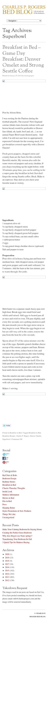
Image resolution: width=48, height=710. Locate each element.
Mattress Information (10, 494)
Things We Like (8, 514)
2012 (7, 580)
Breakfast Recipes (8, 436)
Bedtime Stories (8, 481)
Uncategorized (8, 517)
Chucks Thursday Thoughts (13, 488)
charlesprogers (29, 75)
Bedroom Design (9, 478)
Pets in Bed (7, 501)
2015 (7, 570)
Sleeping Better (8, 507)
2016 (7, 567)
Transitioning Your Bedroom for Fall (17, 539)
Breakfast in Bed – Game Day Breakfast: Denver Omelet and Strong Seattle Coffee (23, 59)
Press (4, 504)
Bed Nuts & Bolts (9, 475)
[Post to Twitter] (6, 426)
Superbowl (6, 439)
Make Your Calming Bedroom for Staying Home (22, 529)
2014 (7, 573)
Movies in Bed (8, 498)
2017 (7, 564)
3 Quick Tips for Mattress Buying (16, 542)
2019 (7, 557)
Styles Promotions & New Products (16, 511)
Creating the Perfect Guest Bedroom (17, 532)
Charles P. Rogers (22, 436)
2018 (7, 560)
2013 (7, 577)
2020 (7, 554)
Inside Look (7, 491)
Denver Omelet (35, 436)
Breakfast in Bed (16, 432)
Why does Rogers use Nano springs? (17, 535)
